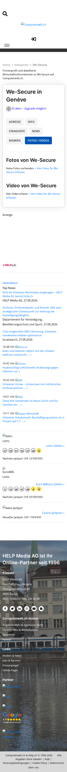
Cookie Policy (39, 763)
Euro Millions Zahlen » (50, 484)
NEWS (36, 131)
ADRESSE (15, 122)
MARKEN (15, 140)
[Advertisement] (28, 239)
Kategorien (21, 65)
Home (6, 65)
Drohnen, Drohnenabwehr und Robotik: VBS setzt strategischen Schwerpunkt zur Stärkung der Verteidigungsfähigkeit (32, 311)
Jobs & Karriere (11, 660)
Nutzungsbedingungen (16, 763)
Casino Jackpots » (53, 513)
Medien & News (12, 655)
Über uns (33, 767)
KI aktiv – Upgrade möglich (29, 108)
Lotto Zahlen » (55, 446)
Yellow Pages (10, 670)
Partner (7, 639)
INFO (31, 122)
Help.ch (32, 755)
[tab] (6, 283)
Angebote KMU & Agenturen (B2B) (23, 625)
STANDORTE (17, 131)
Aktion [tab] (14, 283)
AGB (47, 759)
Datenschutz (57, 763)
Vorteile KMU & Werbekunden (20, 629)
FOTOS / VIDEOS (38, 140)
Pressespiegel (11, 665)
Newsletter (9, 634)
